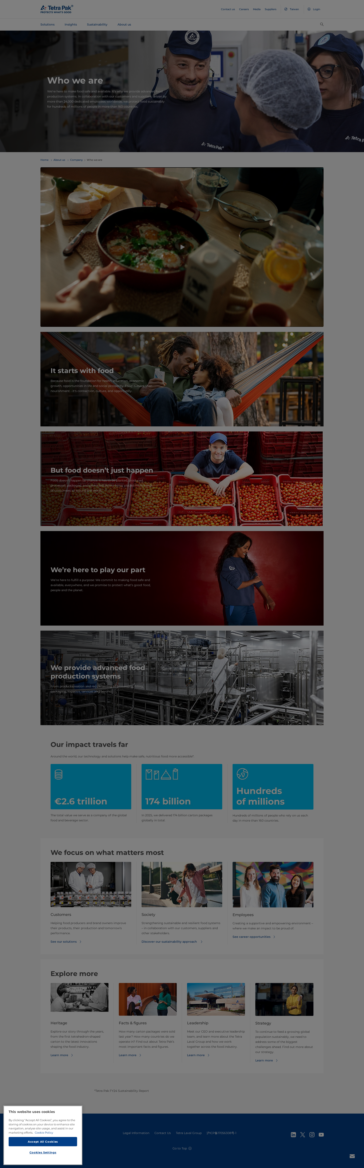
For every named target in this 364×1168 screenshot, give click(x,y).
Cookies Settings (42, 1152)
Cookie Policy (44, 1132)
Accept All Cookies (43, 1141)
